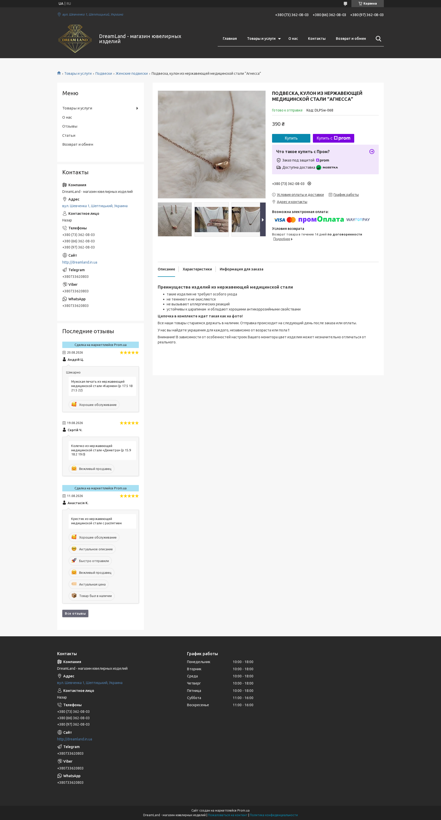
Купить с (325, 138)
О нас (293, 38)
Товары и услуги (261, 38)
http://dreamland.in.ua (79, 262)
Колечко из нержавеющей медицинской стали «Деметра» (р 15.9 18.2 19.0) (101, 450)
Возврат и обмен (351, 38)
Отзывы (69, 126)
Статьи (68, 135)
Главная (230, 38)
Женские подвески (132, 73)
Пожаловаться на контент (228, 815)
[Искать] (377, 38)
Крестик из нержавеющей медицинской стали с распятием (96, 521)
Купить (291, 138)
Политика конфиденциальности (274, 815)
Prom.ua (243, 810)
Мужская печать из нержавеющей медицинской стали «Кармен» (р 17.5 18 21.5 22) (101, 386)
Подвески (103, 73)
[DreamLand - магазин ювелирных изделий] (75, 39)
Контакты (317, 38)
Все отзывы (75, 613)
